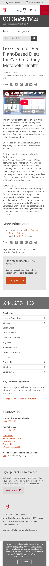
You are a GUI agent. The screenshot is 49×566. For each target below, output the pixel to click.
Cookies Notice (36, 546)
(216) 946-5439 (9, 430)
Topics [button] (6, 31)
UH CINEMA (22, 236)
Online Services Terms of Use (17, 556)
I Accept (24, 562)
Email (30, 84)
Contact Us (8, 435)
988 (4, 455)
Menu (44, 12)
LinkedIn (26, 84)
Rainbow (18, 10)
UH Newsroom (9, 441)
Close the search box (39, 10)
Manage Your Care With (19, 398)
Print (35, 84)
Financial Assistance (12, 438)
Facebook (11, 84)
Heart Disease (22, 249)
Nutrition (7, 252)
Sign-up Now (14, 280)
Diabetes (33, 249)
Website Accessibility (12, 447)
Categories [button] (23, 31)
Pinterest (21, 84)
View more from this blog (14, 24)
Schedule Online (34, 3)
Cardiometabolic (19, 252)
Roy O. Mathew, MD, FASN (16, 75)
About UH (7, 444)
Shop (30, 10)
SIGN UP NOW (12, 490)
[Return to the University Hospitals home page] (5, 10)
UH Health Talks (20, 19)
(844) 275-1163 (18, 303)
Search (34, 38)
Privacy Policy (18, 546)
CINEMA (11, 249)
